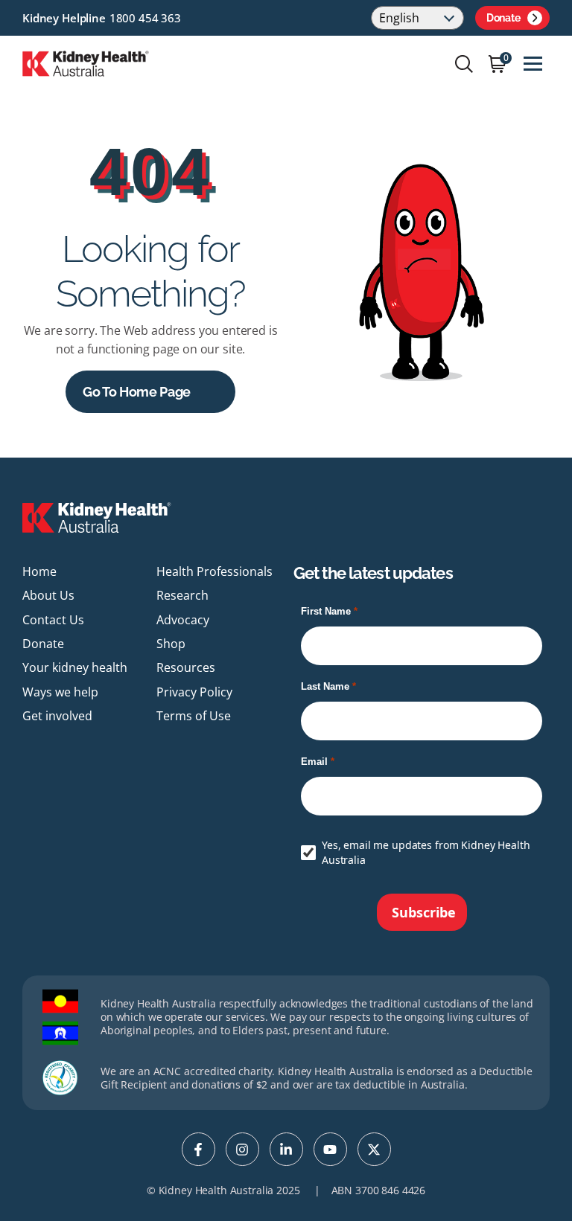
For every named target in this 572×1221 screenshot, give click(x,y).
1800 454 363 (145, 17)
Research (182, 595)
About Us (48, 595)
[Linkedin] (286, 1149)
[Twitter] (374, 1149)
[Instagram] (242, 1149)
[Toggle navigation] (533, 63)
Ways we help (60, 692)
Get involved (57, 716)
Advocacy (182, 620)
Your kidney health (74, 667)
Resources (185, 667)
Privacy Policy (194, 692)
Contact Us (53, 620)
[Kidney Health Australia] (85, 62)
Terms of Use (193, 716)
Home (39, 571)
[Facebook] (198, 1149)
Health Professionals (214, 571)
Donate (503, 18)
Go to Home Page (137, 392)
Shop (170, 643)
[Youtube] (330, 1149)
